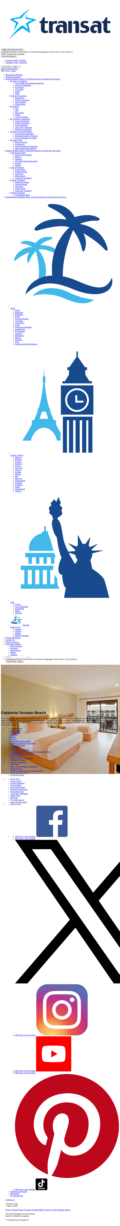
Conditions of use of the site (21, 754)
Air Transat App (16, 1196)
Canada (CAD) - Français (16, 63)
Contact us (10, 1200)
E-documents (15, 781)
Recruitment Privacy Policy (21, 758)
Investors (14, 735)
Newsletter (14, 1194)
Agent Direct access (18, 802)
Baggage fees (16, 769)
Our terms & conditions (19, 750)
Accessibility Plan (17, 746)
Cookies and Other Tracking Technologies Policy (30, 752)
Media (12, 737)
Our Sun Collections (18, 762)
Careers (13, 739)
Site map (14, 798)
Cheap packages (17, 783)
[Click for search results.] (29, 657)
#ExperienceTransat (18, 1192)
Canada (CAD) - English (16, 60)
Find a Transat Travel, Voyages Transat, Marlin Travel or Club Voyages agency (38, 1210)
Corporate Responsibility (20, 741)
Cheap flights (15, 785)
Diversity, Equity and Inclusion (22, 743)
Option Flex (15, 796)
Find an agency (12, 642)
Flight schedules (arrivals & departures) (26, 771)
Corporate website (13, 644)
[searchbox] (16, 657)
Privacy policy (16, 756)
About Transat (16, 731)
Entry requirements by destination (24, 767)
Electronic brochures (18, 790)
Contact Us (10, 640)
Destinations (36, 197)
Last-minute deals (17, 787)
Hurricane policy (17, 792)
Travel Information (13, 638)
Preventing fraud (17, 775)
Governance (15, 733)
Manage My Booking (9, 69)
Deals (33, 151)
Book (33, 79)
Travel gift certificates (19, 794)
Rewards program (13, 77)
